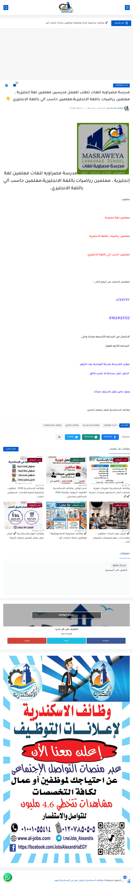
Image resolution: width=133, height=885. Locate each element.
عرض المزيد (11, 449)
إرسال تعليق (119, 565)
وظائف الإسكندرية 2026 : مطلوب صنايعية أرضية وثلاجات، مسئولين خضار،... (25, 492)
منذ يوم (124, 485)
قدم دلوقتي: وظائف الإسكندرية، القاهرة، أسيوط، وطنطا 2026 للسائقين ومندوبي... (70, 492)
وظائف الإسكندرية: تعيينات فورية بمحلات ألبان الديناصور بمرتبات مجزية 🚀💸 (109, 492)
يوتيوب (27, 641)
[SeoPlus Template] (129, 881)
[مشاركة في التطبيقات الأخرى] (59, 437)
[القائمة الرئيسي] (127, 7)
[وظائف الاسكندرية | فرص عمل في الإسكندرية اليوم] (66, 7)
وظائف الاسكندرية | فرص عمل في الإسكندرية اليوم (79, 880)
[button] (110, 437)
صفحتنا (106, 641)
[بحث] (5, 7)
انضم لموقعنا (66, 615)
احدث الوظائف (121, 85)
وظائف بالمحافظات (52, 425)
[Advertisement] (66, 54)
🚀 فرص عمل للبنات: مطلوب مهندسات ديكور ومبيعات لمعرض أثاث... (111, 538)
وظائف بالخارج (72, 425)
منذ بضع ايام (79, 530)
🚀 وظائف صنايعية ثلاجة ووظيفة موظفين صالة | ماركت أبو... (76, 23)
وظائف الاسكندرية (91, 425)
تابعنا (66, 641)
